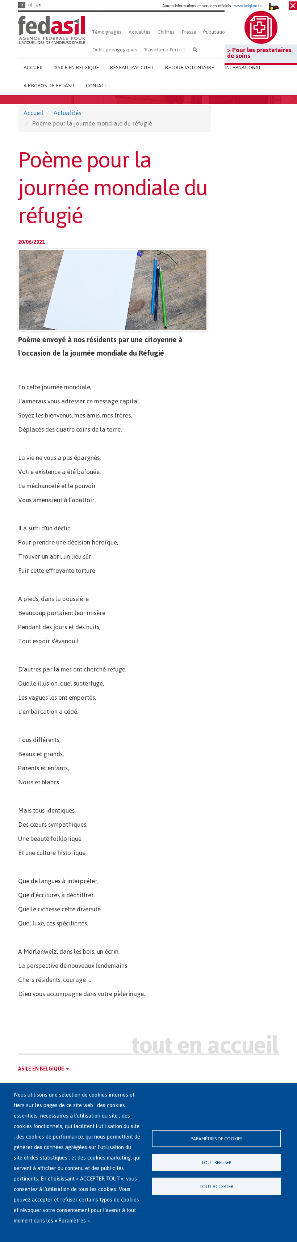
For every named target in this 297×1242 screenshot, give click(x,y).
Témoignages (106, 32)
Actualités (139, 32)
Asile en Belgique (76, 67)
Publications (216, 32)
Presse (189, 32)
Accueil (33, 67)
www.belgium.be (248, 6)
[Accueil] (51, 30)
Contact (96, 85)
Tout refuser (216, 1162)
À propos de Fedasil (49, 85)
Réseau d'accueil (132, 67)
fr (21, 5)
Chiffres (166, 32)
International (243, 67)
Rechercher (195, 50)
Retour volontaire (189, 67)
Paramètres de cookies (216, 1138)
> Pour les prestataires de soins (259, 53)
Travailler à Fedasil (164, 50)
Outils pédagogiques (114, 50)
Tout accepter (216, 1186)
